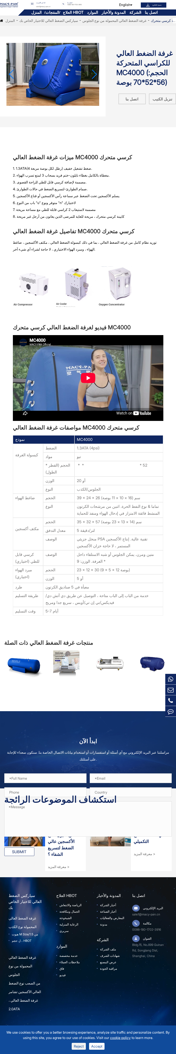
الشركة (135, 12)
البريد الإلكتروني (153, 908)
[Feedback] (170, 711)
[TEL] (170, 700)
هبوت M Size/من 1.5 (25, 934)
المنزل (36, 12)
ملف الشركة (108, 949)
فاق (61, 968)
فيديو (62, 975)
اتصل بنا (151, 12)
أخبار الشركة (108, 905)
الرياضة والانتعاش (70, 905)
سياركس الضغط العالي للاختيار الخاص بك (48, 20)
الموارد (92, 12)
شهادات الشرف (110, 955)
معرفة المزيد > (58, 867)
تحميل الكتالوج (157, 5)
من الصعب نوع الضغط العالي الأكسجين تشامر (25, 987)
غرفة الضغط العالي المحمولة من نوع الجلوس (114, 20)
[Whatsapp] (170, 679)
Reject (79, 1046)
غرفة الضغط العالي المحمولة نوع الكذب (22, 922)
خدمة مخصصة (68, 955)
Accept (96, 1046)
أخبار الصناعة (108, 911)
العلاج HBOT (73, 12)
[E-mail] (170, 690)
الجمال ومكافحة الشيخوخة (69, 915)
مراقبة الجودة (108, 968)
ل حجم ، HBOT (22, 940)
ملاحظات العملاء (69, 962)
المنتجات (52, 12)
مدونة (103, 924)
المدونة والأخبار (114, 12)
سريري (64, 931)
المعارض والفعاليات (112, 918)
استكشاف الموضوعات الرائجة (60, 799)
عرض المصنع (108, 962)
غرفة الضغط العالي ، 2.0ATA (23, 1004)
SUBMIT (19, 852)
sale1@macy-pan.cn (43, 7)
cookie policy (120, 1038)
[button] (11, 74)
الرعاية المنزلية (68, 924)
